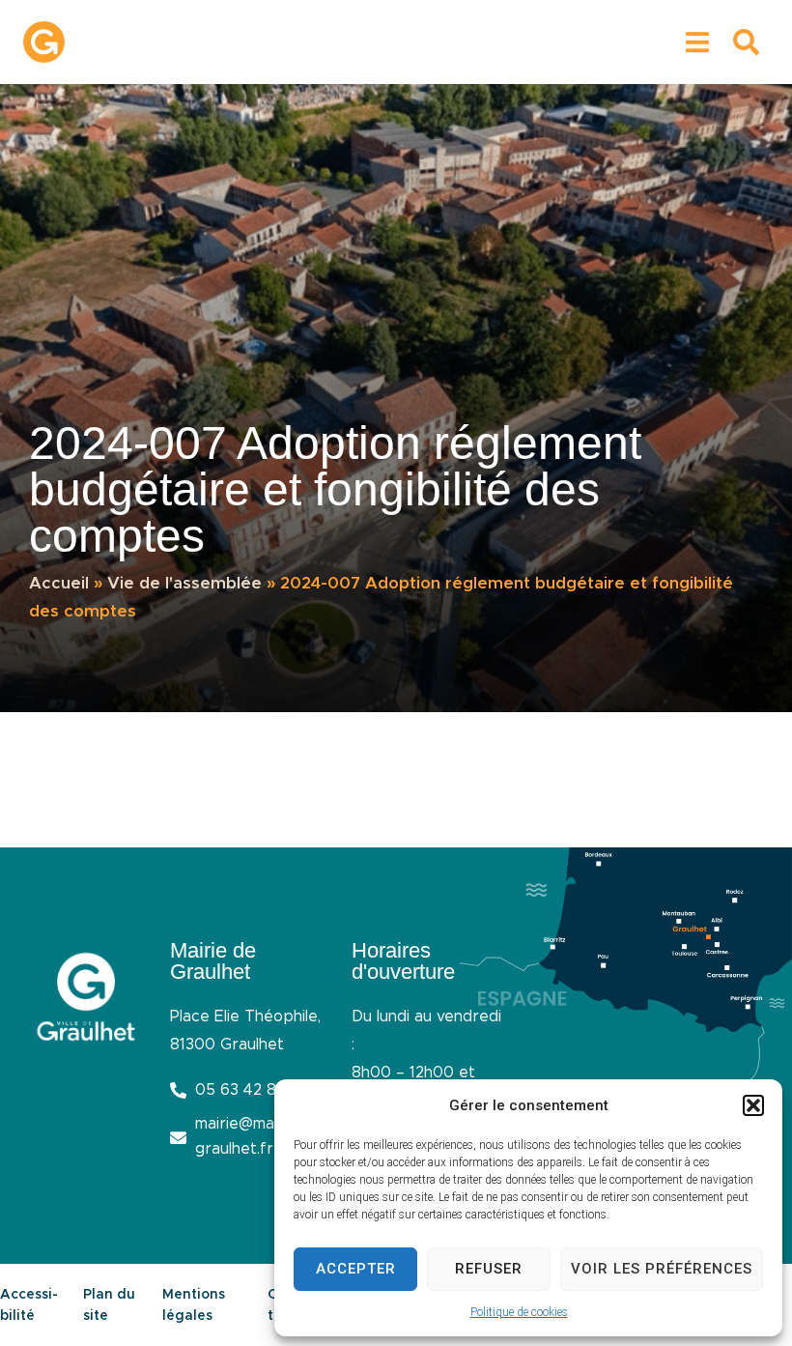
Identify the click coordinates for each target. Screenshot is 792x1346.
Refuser (489, 1268)
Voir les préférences (661, 1268)
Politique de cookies (519, 1312)
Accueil (59, 583)
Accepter (356, 1268)
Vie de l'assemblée (184, 583)
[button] (753, 1105)
